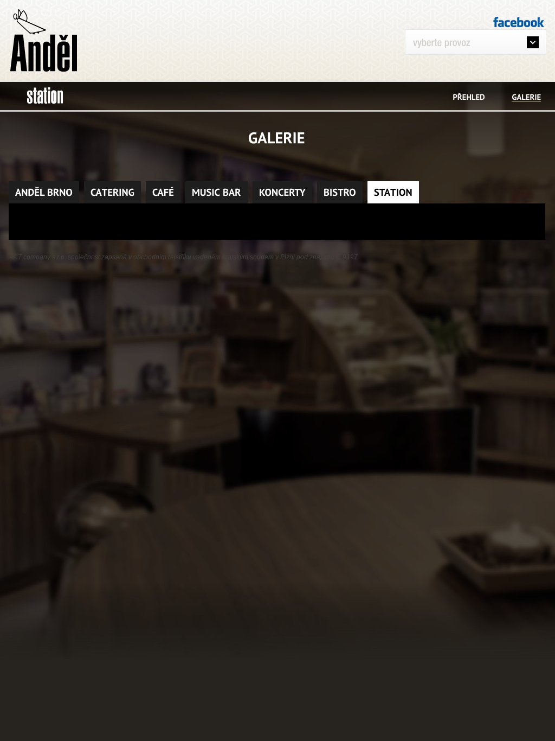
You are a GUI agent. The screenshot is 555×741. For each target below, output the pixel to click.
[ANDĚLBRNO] (44, 192)
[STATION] (393, 192)
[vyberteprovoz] (479, 47)
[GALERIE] (526, 96)
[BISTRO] (340, 192)
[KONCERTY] (282, 192)
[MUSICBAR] (216, 192)
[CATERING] (112, 192)
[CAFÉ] (163, 192)
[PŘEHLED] (469, 96)
